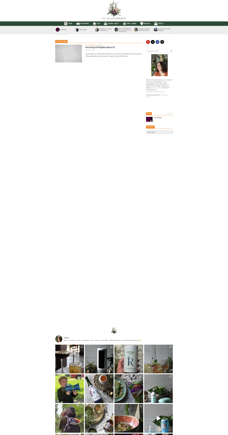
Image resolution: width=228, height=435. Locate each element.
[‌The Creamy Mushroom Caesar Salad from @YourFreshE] (128, 388)
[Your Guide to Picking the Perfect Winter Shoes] (136, 30)
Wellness (147, 24)
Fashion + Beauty (113, 24)
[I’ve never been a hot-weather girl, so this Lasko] (99, 359)
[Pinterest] (148, 42)
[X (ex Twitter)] (162, 42)
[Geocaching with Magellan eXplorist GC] (68, 53)
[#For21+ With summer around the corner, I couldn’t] (158, 418)
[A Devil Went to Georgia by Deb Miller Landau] (96, 30)
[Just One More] (57, 30)
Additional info (156, 88)
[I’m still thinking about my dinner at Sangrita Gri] (69, 359)
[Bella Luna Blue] (77, 30)
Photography (84, 24)
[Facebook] (157, 42)
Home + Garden (131, 24)
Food (98, 24)
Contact (161, 24)
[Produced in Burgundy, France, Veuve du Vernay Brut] (99, 388)
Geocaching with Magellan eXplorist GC (100, 47)
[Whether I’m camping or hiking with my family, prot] (69, 418)
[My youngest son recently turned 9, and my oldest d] (69, 388)
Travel (70, 24)
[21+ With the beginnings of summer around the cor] (99, 418)
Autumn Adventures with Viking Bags (164, 29)
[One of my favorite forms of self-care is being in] (158, 388)
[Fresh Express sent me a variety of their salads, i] (128, 418)
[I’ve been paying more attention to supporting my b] (128, 359)
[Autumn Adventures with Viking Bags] (155, 30)
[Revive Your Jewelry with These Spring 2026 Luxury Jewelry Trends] (116, 30)
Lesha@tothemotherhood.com (155, 91)
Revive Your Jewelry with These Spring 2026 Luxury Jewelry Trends (125, 30)
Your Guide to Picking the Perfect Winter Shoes (144, 29)
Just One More (63, 29)
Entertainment (91, 45)
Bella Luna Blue (83, 29)
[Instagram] (153, 42)
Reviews (99, 45)
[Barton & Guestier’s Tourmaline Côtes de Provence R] (158, 359)
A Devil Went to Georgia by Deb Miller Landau (105, 29)
